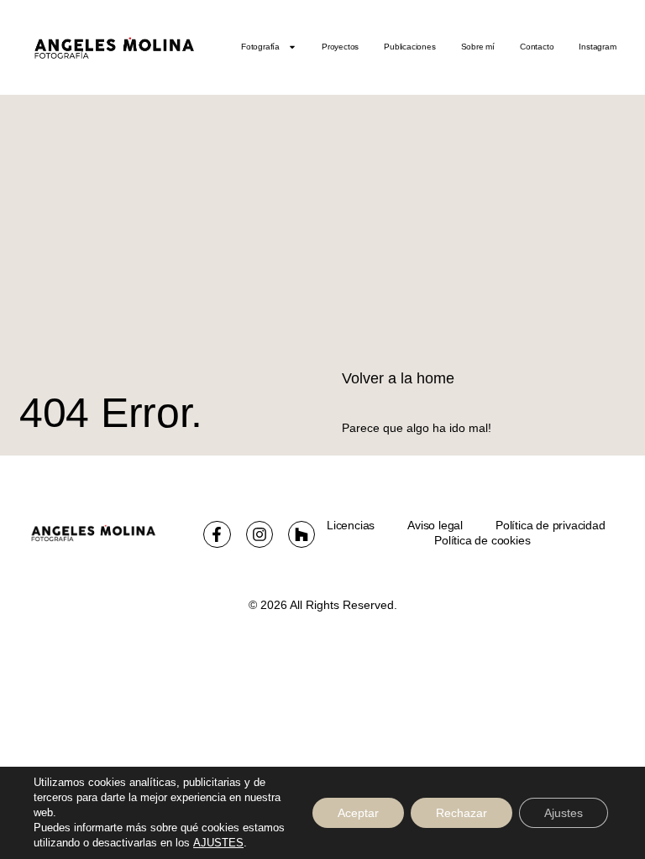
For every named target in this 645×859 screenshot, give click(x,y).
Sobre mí (478, 46)
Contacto (536, 46)
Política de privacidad (551, 525)
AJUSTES (218, 842)
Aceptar (358, 813)
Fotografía (260, 46)
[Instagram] (259, 534)
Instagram (597, 46)
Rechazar (461, 813)
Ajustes (563, 813)
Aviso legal (435, 525)
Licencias (351, 525)
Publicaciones (409, 46)
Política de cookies (482, 540)
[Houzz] (301, 534)
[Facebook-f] (216, 534)
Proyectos (340, 46)
